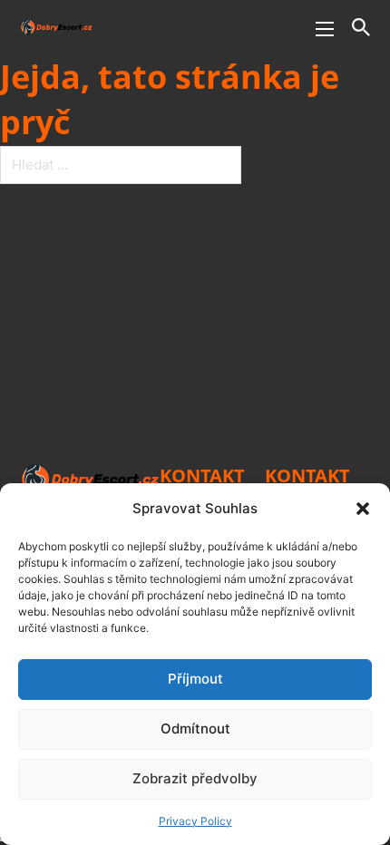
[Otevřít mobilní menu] (325, 29)
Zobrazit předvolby (195, 778)
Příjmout (195, 678)
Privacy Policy (195, 821)
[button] (363, 509)
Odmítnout (195, 728)
